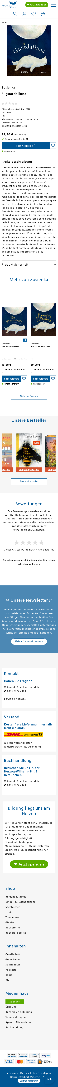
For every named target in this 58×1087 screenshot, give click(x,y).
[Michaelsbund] (9, 6)
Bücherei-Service (15, 932)
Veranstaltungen (15, 1017)
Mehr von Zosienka (29, 396)
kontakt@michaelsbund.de (23, 687)
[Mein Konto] (24, 13)
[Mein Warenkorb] (42, 13)
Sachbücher (12, 907)
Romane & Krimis (15, 896)
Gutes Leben (13, 959)
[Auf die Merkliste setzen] (53, 145)
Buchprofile (12, 927)
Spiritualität (12, 964)
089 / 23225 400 (16, 691)
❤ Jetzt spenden (37, 4)
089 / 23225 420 (16, 785)
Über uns (10, 1006)
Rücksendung (32, 746)
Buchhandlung (14, 1027)
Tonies (9, 912)
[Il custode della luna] (43, 315)
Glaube (9, 922)
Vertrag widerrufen (29, 1080)
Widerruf (35, 1077)
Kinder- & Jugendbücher (20, 901)
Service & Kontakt (15, 698)
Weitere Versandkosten (18, 742)
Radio (9, 975)
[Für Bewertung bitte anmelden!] (10, 104)
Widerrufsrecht (13, 746)
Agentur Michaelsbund (19, 1022)
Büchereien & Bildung (18, 1012)
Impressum (11, 1073)
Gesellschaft (12, 954)
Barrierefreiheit (19, 1077)
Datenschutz (28, 1073)
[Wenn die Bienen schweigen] (29, 451)
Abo (7, 980)
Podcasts (10, 969)
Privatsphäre (45, 1073)
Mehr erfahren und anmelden (29, 641)
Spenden (15, 1001)
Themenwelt (13, 917)
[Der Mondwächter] (14, 315)
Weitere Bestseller (29, 481)
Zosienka (8, 87)
